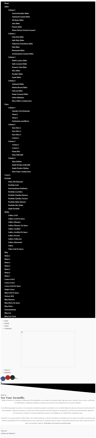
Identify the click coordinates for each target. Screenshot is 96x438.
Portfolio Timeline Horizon (18, 195)
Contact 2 (15, 145)
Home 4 (7, 266)
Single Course (9, 289)
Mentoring (7, 372)
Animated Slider (18, 84)
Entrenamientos (10, 309)
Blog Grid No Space (11, 293)
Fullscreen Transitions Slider (22, 44)
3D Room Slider (18, 20)
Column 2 (11, 33)
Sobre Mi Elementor (15, 182)
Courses (7, 175)
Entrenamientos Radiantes (17, 188)
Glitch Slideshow (18, 97)
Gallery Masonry (14, 222)
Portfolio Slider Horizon (17, 202)
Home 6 (7, 272)
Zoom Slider (16, 77)
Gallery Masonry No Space (18, 225)
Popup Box (16, 151)
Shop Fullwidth (17, 155)
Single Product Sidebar (20, 168)
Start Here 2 (16, 131)
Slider (6, 6)
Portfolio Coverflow (15, 192)
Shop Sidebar (17, 161)
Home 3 (7, 262)
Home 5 (7, 269)
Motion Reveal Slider (19, 87)
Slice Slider (16, 70)
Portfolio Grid (13, 185)
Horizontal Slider (18, 50)
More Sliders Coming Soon (22, 101)
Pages (6, 104)
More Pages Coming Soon (21, 171)
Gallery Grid (13, 215)
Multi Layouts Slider (19, 60)
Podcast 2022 (9, 296)
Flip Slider (16, 47)
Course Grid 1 (9, 279)
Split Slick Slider (18, 40)
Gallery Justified (14, 229)
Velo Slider (16, 23)
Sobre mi (7, 370)
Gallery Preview (14, 235)
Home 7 (7, 276)
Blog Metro (8, 306)
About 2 (15, 114)
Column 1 (11, 10)
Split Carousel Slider (19, 64)
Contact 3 (15, 148)
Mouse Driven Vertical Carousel (23, 30)
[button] (1, 382)
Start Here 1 (16, 128)
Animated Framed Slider (21, 17)
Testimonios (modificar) (20, 121)
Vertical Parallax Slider (20, 13)
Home (6, 3)
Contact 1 (15, 138)
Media (6, 212)
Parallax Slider (17, 74)
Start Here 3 (16, 134)
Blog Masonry (9, 299)
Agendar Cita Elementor (21, 111)
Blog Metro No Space (12, 303)
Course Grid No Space (12, 286)
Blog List (7, 313)
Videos (10, 245)
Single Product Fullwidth (21, 165)
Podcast (6, 323)
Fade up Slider (17, 91)
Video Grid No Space (16, 249)
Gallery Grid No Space (16, 219)
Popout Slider (17, 27)
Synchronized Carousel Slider (23, 54)
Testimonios (8, 328)
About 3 (15, 118)
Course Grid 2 (9, 283)
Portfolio (7, 178)
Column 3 (11, 57)
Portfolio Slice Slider (15, 205)
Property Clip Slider (19, 67)
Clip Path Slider (18, 37)
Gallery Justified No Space (18, 232)
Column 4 (11, 81)
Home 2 (7, 259)
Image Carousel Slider (20, 94)
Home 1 (7, 256)
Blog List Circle (10, 316)
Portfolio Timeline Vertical (18, 198)
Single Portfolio (14, 208)
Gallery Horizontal (15, 242)
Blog (6, 252)
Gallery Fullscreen (15, 239)
